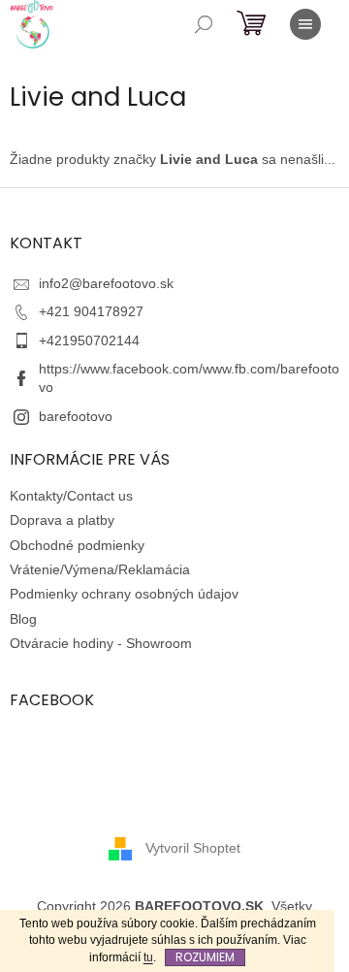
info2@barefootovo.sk (106, 283)
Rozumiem (205, 957)
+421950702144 (89, 340)
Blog (23, 619)
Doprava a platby (62, 520)
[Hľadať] (203, 24)
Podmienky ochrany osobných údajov (124, 593)
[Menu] (305, 24)
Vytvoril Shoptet (192, 847)
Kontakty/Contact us (71, 495)
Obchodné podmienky (77, 545)
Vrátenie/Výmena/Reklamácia (100, 569)
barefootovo (75, 416)
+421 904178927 (91, 311)
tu (148, 957)
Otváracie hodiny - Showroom (101, 643)
